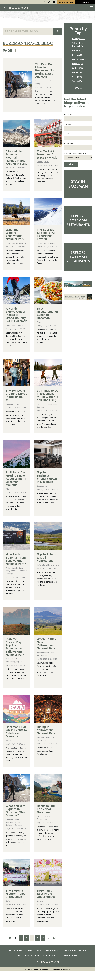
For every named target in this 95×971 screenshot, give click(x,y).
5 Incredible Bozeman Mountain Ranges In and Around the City (16, 157)
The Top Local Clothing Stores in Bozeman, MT (16, 395)
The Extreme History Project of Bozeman (16, 893)
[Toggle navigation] (91, 7)
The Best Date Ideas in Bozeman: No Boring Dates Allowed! (44, 70)
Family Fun (79, 59)
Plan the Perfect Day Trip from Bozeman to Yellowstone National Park (15, 646)
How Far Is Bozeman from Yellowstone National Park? (16, 559)
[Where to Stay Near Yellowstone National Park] (48, 621)
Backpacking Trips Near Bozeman (46, 809)
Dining (47, 162)
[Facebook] (44, 2)
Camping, (41, 816)
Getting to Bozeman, (18, 571)
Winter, (9, 325)
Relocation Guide (29, 955)
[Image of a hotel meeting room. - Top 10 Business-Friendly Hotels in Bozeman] (48, 454)
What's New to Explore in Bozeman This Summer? (15, 810)
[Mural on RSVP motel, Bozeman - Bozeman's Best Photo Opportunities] (48, 872)
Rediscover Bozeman (14, 825)
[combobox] (28, 31)
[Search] (57, 31)
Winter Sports (49, 243)
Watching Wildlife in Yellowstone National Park (15, 234)
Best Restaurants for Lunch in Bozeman (47, 313)
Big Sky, (40, 243)
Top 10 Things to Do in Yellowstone (46, 557)
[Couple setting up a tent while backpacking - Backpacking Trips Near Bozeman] (48, 788)
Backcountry (42, 819)
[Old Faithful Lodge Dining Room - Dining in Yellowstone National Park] (48, 709)
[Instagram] (48, 2)
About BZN (15, 951)
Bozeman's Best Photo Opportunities (46, 893)
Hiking (37, 83)
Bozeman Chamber (85, 2)
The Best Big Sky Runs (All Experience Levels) (46, 234)
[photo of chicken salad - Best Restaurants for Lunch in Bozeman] (48, 290)
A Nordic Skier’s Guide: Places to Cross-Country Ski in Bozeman (16, 315)
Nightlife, (10, 822)
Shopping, (41, 162)
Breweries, (39, 81)
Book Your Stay (66, 2)
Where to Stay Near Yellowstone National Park (46, 643)
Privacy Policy (68, 955)
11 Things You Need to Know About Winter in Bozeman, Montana (16, 478)
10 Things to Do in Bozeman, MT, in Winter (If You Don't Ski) (47, 395)
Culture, (17, 822)
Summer (77, 63)
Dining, (53, 81)
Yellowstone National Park (16, 243)
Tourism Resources (73, 951)
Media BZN (49, 955)
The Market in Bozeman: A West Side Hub (47, 154)
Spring (77, 81)
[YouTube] (54, 2)
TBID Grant (51, 951)
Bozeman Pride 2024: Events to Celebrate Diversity (16, 731)
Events (8, 740)
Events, (47, 81)
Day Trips (40, 407)
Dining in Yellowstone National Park (46, 730)
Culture (17, 404)
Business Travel (43, 486)
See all (78, 88)
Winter (8, 489)
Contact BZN (33, 951)
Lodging (44, 655)
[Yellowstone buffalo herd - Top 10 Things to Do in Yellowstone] (48, 536)
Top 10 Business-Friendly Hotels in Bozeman (47, 477)
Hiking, (47, 816)
